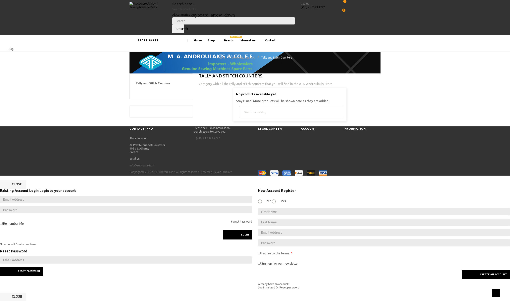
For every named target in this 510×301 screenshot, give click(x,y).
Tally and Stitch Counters (153, 83)
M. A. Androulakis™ (164, 172)
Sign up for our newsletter (280, 263)
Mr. (268, 201)
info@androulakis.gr (141, 165)
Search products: (184, 9)
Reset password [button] (289, 287)
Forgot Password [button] (241, 221)
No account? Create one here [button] (18, 244)
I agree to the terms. (275, 253)
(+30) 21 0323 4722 (313, 7)
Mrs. (283, 201)
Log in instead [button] (266, 287)
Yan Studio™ (224, 172)
